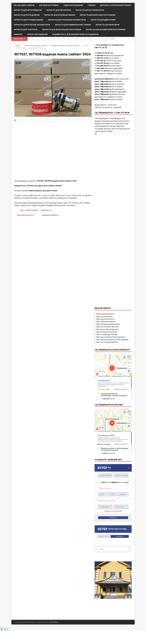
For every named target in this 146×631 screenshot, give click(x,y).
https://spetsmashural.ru (105, 314)
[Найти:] (120, 39)
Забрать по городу (105, 482)
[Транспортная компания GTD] (97, 465)
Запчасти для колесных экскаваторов (32, 25)
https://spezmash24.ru (104, 316)
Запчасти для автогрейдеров (28, 10)
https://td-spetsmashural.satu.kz (108, 324)
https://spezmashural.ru (25, 215)
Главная (91, 5)
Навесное (18, 34)
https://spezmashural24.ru (105, 321)
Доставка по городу (116, 482)
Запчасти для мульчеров (107, 25)
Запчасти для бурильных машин (59, 15)
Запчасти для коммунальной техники (73, 25)
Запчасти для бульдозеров (27, 15)
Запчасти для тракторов (25, 29)
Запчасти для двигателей (103, 20)
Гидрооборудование (73, 5)
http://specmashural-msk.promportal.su (110, 337)
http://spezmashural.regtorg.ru (107, 329)
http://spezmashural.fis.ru (105, 319)
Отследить (119, 536)
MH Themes (54, 622)
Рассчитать (113, 517)
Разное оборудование (37, 34)
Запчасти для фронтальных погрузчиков (61, 29)
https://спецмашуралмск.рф (106, 334)
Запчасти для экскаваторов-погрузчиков (105, 29)
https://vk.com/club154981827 (107, 342)
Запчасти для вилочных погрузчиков (97, 15)
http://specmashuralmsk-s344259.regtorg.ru (112, 339)
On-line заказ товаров (24, 5)
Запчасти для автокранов (58, 10)
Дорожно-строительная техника (115, 5)
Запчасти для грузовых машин (28, 20)
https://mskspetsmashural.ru (106, 332)
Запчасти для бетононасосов (90, 10)
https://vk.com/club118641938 (107, 327)
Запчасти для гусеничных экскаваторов (67, 20)
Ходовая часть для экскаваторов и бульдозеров (75, 34)
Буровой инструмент (49, 5)
